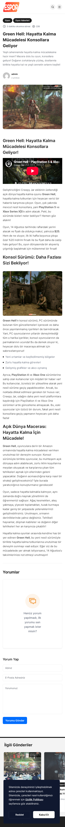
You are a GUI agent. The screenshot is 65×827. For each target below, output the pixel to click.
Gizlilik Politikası (34, 799)
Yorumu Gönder (14, 720)
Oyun (7, 20)
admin (14, 74)
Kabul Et (44, 814)
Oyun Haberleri (22, 20)
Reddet (19, 814)
